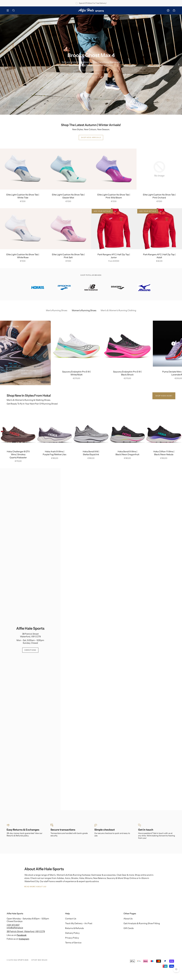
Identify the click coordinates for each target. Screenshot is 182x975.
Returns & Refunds (74, 928)
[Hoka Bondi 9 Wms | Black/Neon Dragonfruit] (127, 430)
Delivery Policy (72, 933)
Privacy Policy (72, 937)
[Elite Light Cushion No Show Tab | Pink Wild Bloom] (114, 169)
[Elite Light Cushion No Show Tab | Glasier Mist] (68, 169)
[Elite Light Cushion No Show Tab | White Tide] (23, 169)
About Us (128, 918)
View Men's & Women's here (91, 74)
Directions (30, 650)
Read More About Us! (35, 887)
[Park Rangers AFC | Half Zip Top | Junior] (114, 228)
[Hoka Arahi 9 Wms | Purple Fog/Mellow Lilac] (54, 430)
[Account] (168, 10)
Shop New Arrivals (91, 137)
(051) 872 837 (13, 925)
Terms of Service (73, 942)
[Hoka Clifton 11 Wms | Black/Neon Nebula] (164, 430)
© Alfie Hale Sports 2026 (17, 960)
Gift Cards (129, 928)
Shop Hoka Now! (163, 396)
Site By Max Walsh (39, 960)
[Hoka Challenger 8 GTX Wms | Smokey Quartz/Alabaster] (18, 430)
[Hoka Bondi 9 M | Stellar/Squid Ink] (91, 430)
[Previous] (3, 64)
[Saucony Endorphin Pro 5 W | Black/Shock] (127, 344)
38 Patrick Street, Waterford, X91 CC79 (26, 931)
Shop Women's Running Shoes (24, 372)
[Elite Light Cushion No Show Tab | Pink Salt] (68, 228)
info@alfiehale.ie (15, 927)
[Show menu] (9, 10)
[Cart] (174, 10)
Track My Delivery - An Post (78, 923)
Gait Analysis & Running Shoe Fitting (142, 923)
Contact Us (70, 918)
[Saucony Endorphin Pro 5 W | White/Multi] (76, 344)
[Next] (178, 64)
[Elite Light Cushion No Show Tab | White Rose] (23, 228)
